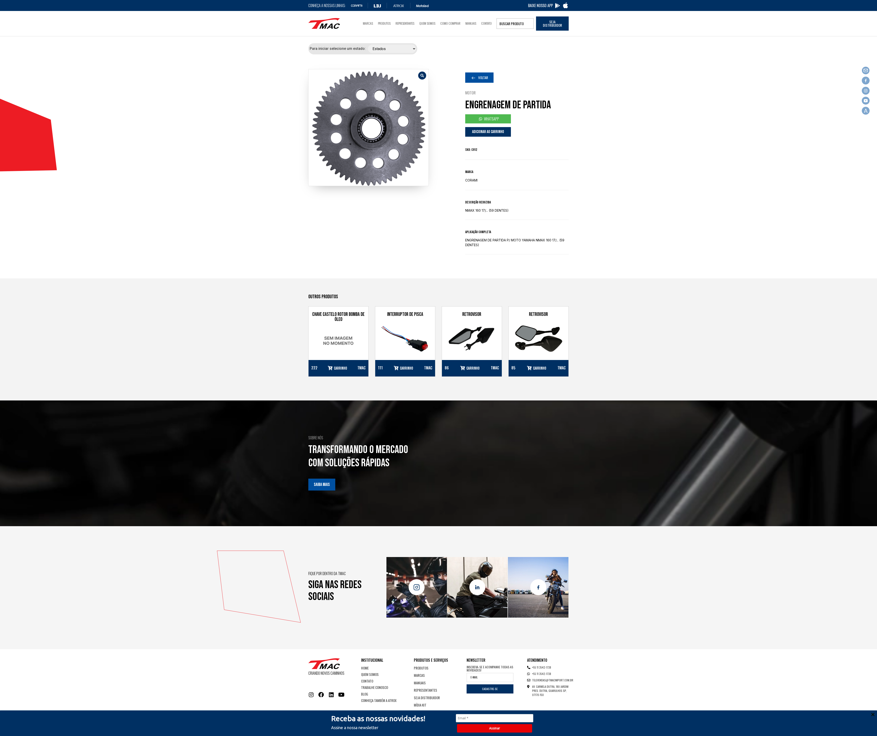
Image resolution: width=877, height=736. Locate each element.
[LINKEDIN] (331, 694)
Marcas (368, 23)
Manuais (470, 23)
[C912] (368, 127)
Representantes (405, 23)
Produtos (384, 23)
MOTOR (470, 93)
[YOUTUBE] (341, 694)
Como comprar (450, 23)
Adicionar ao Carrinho (488, 131)
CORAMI (471, 180)
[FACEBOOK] (321, 694)
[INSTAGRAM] (311, 694)
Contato (486, 23)
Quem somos (427, 23)
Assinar (494, 728)
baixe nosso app (540, 5)
